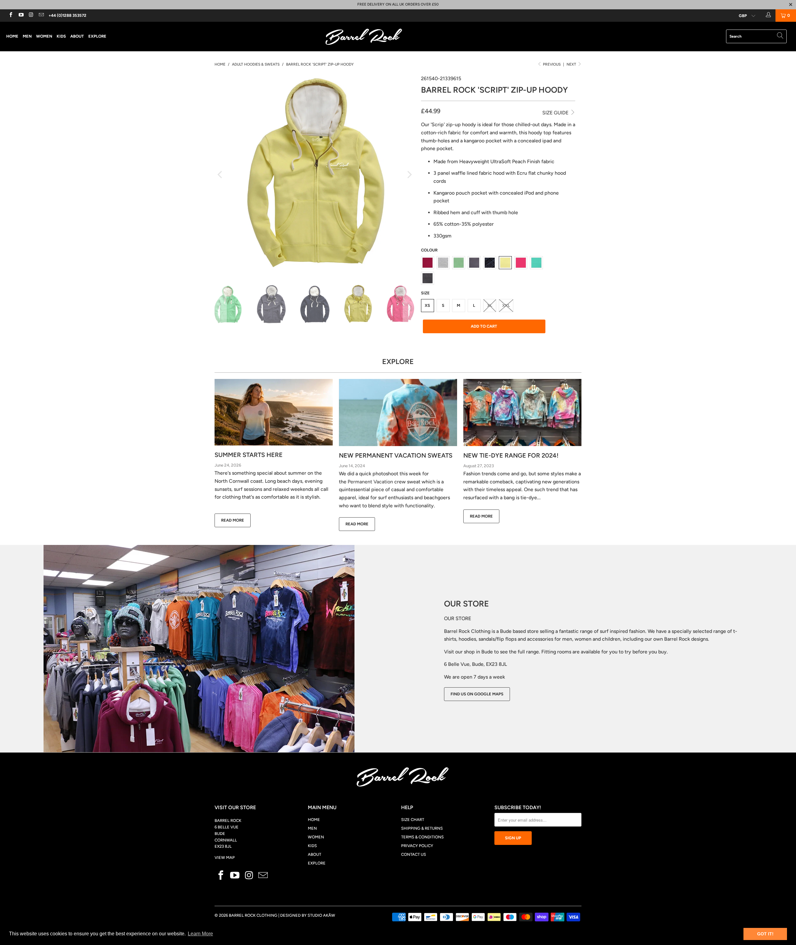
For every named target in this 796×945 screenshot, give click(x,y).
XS (427, 305)
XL (489, 305)
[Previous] (220, 175)
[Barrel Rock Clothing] (398, 36)
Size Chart (412, 819)
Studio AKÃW (321, 915)
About (77, 36)
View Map (225, 857)
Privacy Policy (417, 845)
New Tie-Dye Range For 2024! (510, 455)
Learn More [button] (200, 933)
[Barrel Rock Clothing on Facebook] (10, 15)
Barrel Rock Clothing (253, 915)
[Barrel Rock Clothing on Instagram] (31, 15)
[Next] (409, 175)
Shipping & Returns (422, 828)
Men (27, 36)
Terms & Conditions (422, 837)
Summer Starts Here (249, 455)
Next (572, 64)
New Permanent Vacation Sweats (395, 455)
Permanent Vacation (370, 482)
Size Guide (556, 113)
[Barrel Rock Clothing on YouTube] (20, 15)
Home (12, 36)
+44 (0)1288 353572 (67, 15)
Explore (97, 36)
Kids (61, 36)
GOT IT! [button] (765, 933)
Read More (232, 520)
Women (44, 36)
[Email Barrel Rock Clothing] (41, 15)
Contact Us (413, 854)
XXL (506, 305)
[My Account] (768, 15)
